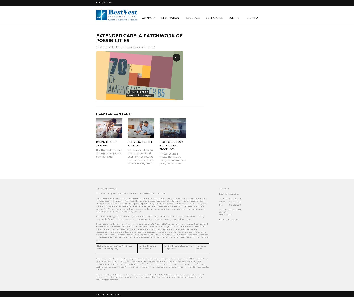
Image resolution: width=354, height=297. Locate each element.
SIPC (129, 226)
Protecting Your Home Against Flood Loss (171, 146)
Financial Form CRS (108, 189)
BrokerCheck (159, 193)
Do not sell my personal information (176, 219)
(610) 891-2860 (105, 3)
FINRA (124, 226)
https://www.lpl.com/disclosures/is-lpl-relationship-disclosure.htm (163, 267)
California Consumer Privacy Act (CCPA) (186, 216)
